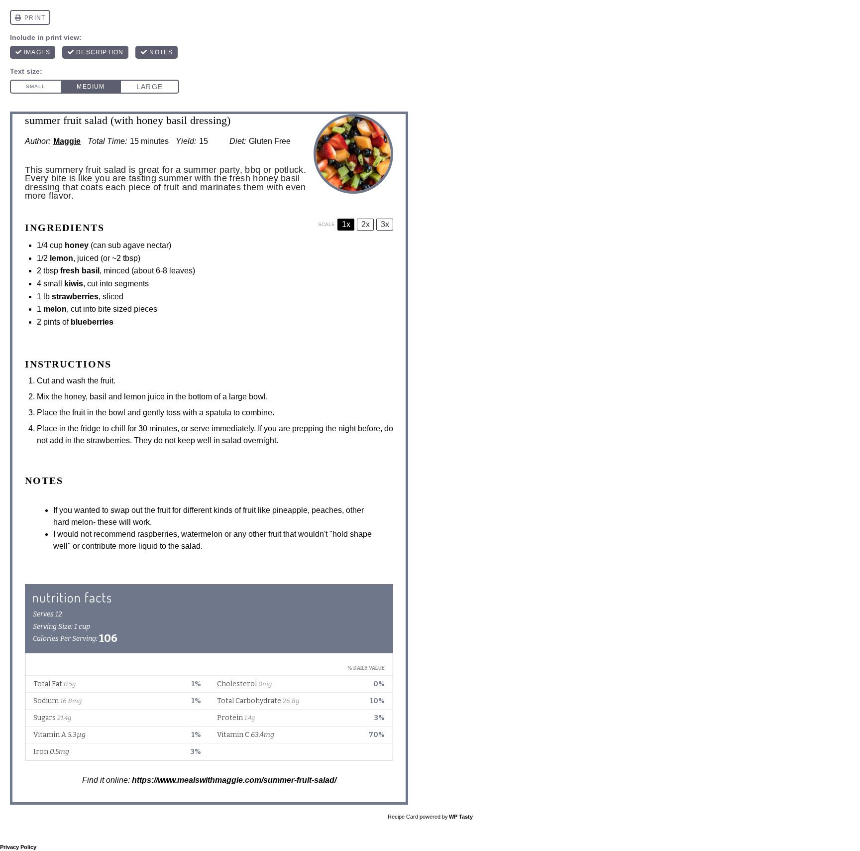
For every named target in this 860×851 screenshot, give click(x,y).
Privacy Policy (18, 847)
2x (365, 224)
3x (385, 224)
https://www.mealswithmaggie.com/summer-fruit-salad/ (234, 780)
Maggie (67, 141)
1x (346, 224)
